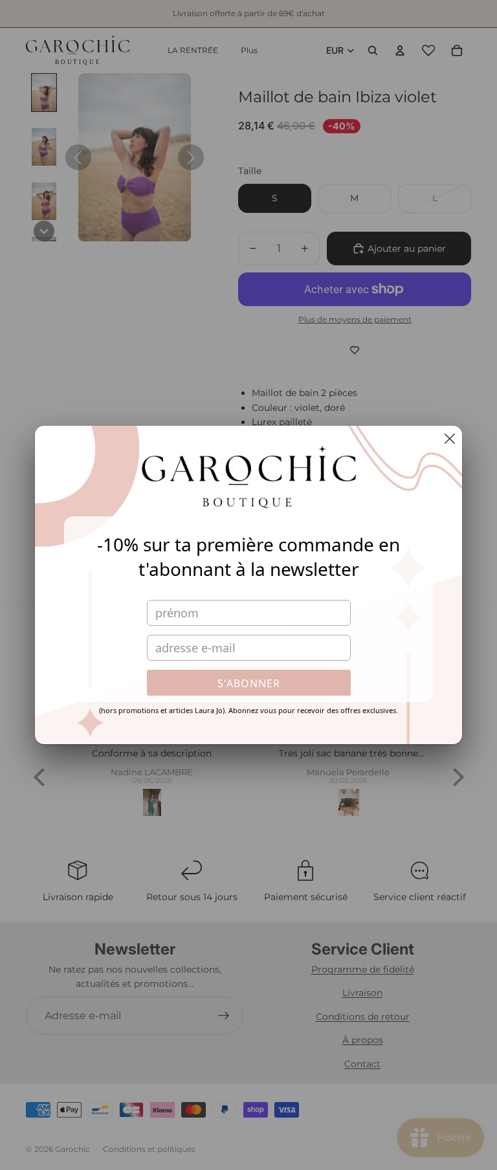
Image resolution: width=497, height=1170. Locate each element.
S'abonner (248, 683)
